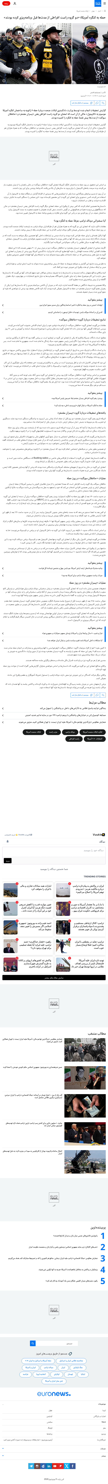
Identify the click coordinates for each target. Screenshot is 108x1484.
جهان (93, 11)
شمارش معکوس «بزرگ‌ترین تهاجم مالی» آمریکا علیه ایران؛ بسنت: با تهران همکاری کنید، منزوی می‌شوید (62, 722)
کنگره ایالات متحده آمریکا (92, 732)
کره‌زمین (49, 1416)
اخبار (99, 11)
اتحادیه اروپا (41, 1374)
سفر (104, 1428)
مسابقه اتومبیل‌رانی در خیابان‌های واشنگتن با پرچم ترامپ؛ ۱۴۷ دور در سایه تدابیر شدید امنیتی (65, 715)
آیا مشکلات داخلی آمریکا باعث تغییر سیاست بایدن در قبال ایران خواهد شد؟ (74, 640)
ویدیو (103, 1434)
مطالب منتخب (97, 1034)
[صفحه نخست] (105, 11)
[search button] (33, 1343)
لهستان (70, 1374)
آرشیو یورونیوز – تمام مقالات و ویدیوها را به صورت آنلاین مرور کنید (28, 1440)
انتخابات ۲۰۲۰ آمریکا (94, 739)
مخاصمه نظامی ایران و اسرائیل (71, 1361)
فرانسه (25, 1374)
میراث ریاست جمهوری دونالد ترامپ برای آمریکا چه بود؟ (82, 575)
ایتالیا (83, 1374)
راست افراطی (74, 739)
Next (104, 1422)
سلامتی (49, 1422)
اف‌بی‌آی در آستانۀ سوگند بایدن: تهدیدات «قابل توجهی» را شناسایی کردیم (75, 312)
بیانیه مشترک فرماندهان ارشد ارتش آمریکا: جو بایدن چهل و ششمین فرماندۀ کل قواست (70, 568)
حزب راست (53, 732)
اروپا (104, 1410)
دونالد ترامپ (70, 732)
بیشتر (104, 1456)
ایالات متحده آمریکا (33, 732)
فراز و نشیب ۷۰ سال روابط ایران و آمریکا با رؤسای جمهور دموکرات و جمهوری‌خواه (72, 633)
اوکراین (56, 1374)
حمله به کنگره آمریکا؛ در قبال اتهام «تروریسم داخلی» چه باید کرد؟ (78, 405)
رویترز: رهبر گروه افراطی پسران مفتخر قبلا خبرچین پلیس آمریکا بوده (77, 398)
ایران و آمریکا (30, 1367)
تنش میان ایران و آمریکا (54, 1381)
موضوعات (102, 1404)
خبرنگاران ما (101, 1440)
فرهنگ (50, 1428)
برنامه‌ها (49, 1434)
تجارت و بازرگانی (99, 1416)
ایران (63, 1367)
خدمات (103, 1449)
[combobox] (54, 1343)
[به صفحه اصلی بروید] (97, 3)
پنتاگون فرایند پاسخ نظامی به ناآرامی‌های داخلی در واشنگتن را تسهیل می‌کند (73, 708)
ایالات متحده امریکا (82, 11)
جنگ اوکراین (78, 1367)
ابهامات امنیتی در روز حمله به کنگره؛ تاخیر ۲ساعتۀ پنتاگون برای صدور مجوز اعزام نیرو (71, 305)
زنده (6, 3)
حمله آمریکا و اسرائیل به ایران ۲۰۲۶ (38, 1361)
